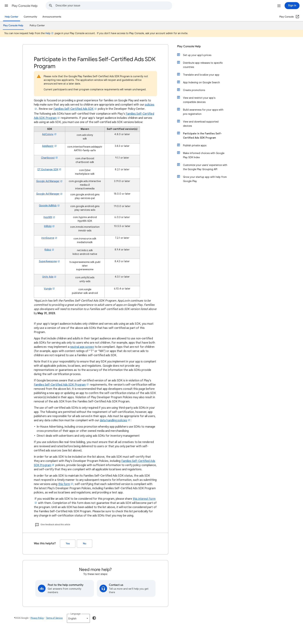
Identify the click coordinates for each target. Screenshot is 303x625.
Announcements (51, 16)
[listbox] (78, 618)
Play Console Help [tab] (13, 25)
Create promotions (194, 90)
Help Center (11, 16)
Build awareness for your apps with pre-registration (203, 112)
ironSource (47, 237)
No (84, 543)
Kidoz (48, 249)
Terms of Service (54, 618)
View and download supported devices (200, 123)
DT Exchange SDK (48, 169)
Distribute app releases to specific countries (203, 65)
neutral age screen (82, 347)
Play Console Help (25, 6)
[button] (6, 5)
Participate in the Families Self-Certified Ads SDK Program (202, 135)
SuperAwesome (48, 261)
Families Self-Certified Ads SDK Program (60, 384)
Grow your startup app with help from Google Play (205, 179)
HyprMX (47, 217)
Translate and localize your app (201, 74)
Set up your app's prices (197, 55)
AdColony (47, 134)
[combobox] (114, 6)
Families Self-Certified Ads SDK (73, 109)
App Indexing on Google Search (201, 82)
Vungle (48, 288)
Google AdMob (48, 205)
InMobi (48, 226)
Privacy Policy (37, 618)
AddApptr (48, 146)
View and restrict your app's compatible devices (199, 100)
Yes (68, 543)
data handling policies (113, 420)
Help (47, 33)
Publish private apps (194, 145)
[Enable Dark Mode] (94, 618)
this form (64, 484)
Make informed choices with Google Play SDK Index (203, 155)
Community (30, 16)
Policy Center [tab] (37, 25)
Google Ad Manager (47, 181)
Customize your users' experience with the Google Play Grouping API (205, 167)
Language (75, 613)
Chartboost (48, 157)
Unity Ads (47, 276)
